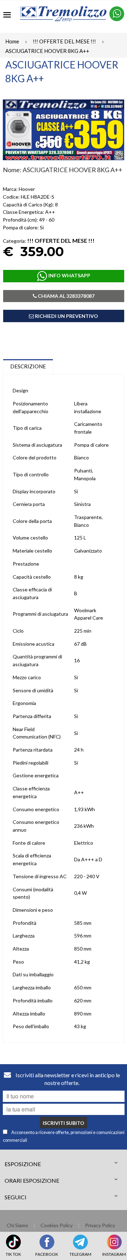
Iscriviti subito (63, 1123)
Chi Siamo (17, 1225)
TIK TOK (13, 1254)
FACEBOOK (46, 1254)
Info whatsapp (68, 275)
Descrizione (28, 366)
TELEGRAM (80, 1254)
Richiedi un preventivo (66, 316)
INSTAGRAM (114, 1254)
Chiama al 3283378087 (66, 296)
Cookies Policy (57, 1225)
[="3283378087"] (116, 13)
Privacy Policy (100, 1225)
